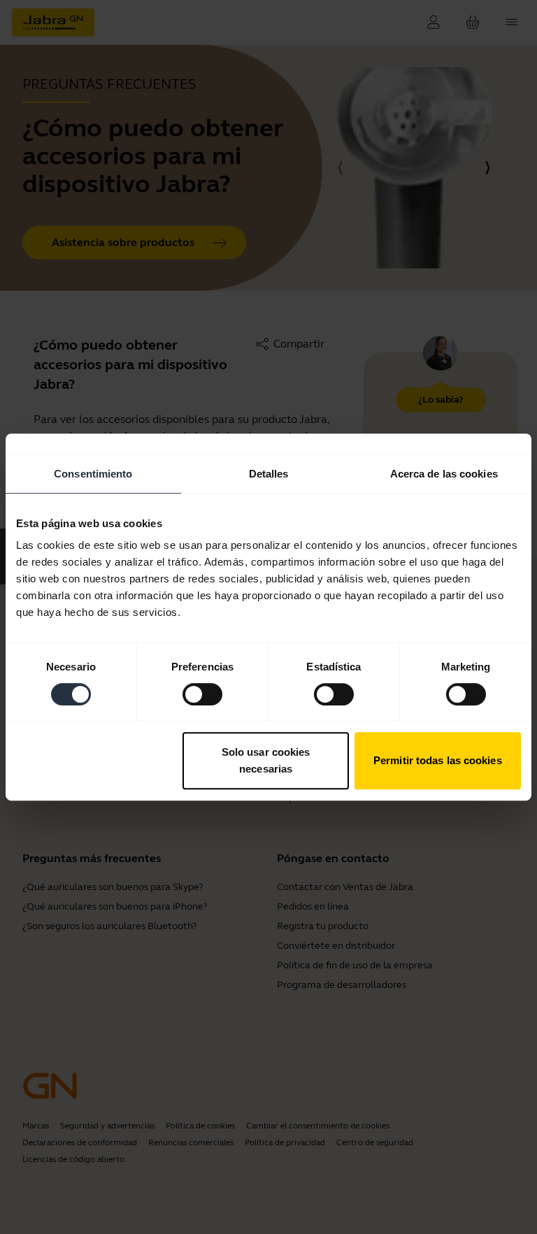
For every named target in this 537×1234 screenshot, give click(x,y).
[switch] (202, 694)
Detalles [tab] (269, 474)
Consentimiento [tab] (93, 474)
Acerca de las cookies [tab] (444, 474)
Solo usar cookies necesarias (266, 760)
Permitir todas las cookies (437, 760)
